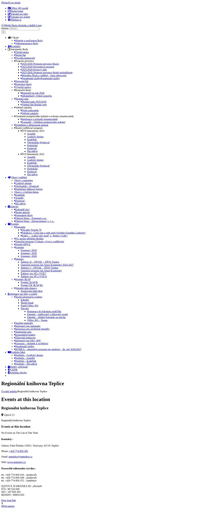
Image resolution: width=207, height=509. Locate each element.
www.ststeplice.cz (16, 462)
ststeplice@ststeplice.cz (20, 456)
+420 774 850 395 (18, 451)
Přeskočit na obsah (10, 2)
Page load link (8, 500)
